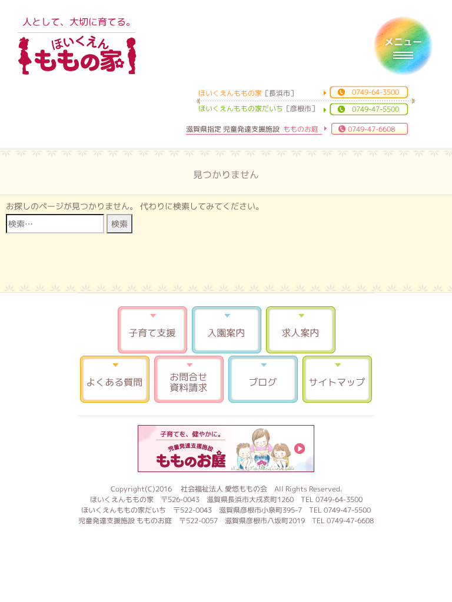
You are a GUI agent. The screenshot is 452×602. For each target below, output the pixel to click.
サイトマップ (337, 379)
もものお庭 (226, 448)
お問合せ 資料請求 (189, 379)
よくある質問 (114, 379)
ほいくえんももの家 (77, 56)
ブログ (263, 379)
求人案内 (300, 329)
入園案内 (226, 329)
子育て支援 (152, 329)
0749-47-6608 (371, 129)
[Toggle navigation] (403, 46)
